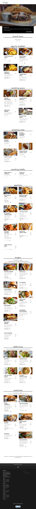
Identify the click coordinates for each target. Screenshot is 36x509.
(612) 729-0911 (5, 475)
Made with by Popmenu (11, 464)
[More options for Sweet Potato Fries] (15, 246)
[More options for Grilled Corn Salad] (15, 377)
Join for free (29, 31)
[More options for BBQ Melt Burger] (15, 324)
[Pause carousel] (35, 25)
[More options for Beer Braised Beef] (31, 423)
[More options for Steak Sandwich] (15, 405)
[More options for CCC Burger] (31, 284)
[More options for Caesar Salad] (31, 360)
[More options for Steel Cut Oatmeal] (31, 174)
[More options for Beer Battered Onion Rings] (31, 197)
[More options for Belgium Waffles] (15, 142)
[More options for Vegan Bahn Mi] (31, 441)
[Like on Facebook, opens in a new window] (18, 467)
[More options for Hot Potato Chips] (15, 197)
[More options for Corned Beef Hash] (31, 76)
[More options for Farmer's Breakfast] (15, 74)
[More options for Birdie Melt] (31, 273)
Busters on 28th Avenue (26, 472)
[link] (6, 77)
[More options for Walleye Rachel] (31, 405)
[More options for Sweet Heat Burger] (31, 301)
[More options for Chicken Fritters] (15, 233)
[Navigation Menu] (35, 1)
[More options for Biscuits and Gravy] (31, 118)
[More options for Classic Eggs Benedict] (31, 100)
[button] (10, 55)
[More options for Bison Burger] (15, 291)
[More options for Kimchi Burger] (15, 335)
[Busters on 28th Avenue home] (5, 2)
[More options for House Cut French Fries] (31, 233)
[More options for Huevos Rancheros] (15, 100)
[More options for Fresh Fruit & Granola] (15, 174)
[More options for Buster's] (15, 360)
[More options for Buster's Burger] (15, 273)
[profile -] (32, 1)
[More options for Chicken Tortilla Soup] (31, 377)
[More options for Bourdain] (15, 435)
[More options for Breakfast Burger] (15, 112)
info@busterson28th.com (6, 476)
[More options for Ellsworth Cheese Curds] (15, 215)
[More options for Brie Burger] (15, 307)
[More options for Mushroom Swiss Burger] (31, 312)
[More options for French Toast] (15, 158)
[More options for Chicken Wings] (31, 213)
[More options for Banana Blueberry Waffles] (31, 134)
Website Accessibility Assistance (18, 503)
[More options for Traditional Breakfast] (31, 58)
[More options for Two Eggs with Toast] (15, 58)
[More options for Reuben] (15, 424)
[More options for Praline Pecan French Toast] (31, 153)
